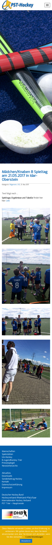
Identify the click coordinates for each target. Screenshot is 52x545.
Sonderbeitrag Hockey (12, 479)
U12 (18, 185)
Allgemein (13, 185)
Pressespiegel (8, 463)
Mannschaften (8, 451)
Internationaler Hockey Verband (16, 500)
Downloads (7, 476)
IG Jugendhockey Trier (12, 460)
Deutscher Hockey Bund (12, 494)
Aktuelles (6, 473)
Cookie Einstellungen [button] (34, 537)
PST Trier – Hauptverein (13, 503)
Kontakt (5, 481)
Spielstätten (7, 454)
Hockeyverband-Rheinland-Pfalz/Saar (19, 497)
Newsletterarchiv (10, 465)
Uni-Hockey (7, 457)
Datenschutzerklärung (12, 484)
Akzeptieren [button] (26, 541)
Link (8, 200)
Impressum (7, 487)
